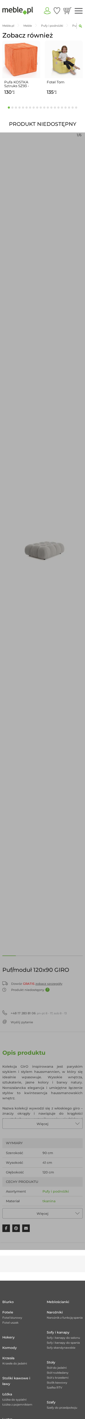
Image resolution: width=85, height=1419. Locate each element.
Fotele (7, 1312)
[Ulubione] (57, 10)
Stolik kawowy (57, 1382)
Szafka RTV (54, 1387)
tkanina (48, 1201)
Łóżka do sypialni (14, 1399)
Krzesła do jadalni (14, 1363)
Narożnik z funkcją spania (65, 1317)
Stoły (51, 1362)
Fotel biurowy (12, 1317)
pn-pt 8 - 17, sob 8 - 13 (39, 1013)
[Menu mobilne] (79, 11)
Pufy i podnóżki (55, 1191)
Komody (9, 1348)
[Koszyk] (67, 10)
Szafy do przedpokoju (62, 1407)
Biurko (8, 1302)
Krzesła (8, 1358)
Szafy (51, 1402)
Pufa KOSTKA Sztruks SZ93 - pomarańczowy (17, 84)
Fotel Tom (55, 82)
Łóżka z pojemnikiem (17, 1404)
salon (46, 1211)
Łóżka (7, 1394)
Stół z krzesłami (57, 1377)
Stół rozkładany (57, 1372)
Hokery (8, 1337)
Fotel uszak (10, 1322)
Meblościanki (58, 1302)
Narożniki (55, 1312)
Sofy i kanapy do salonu (63, 1337)
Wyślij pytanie (22, 1022)
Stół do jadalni (57, 1367)
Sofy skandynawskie (61, 1347)
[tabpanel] (21, 68)
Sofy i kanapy (58, 1332)
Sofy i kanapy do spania (63, 1342)
